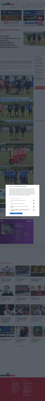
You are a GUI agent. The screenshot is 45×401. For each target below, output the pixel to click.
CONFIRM (16, 213)
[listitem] (22, 198)
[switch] (33, 200)
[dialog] (22, 200)
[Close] (38, 186)
